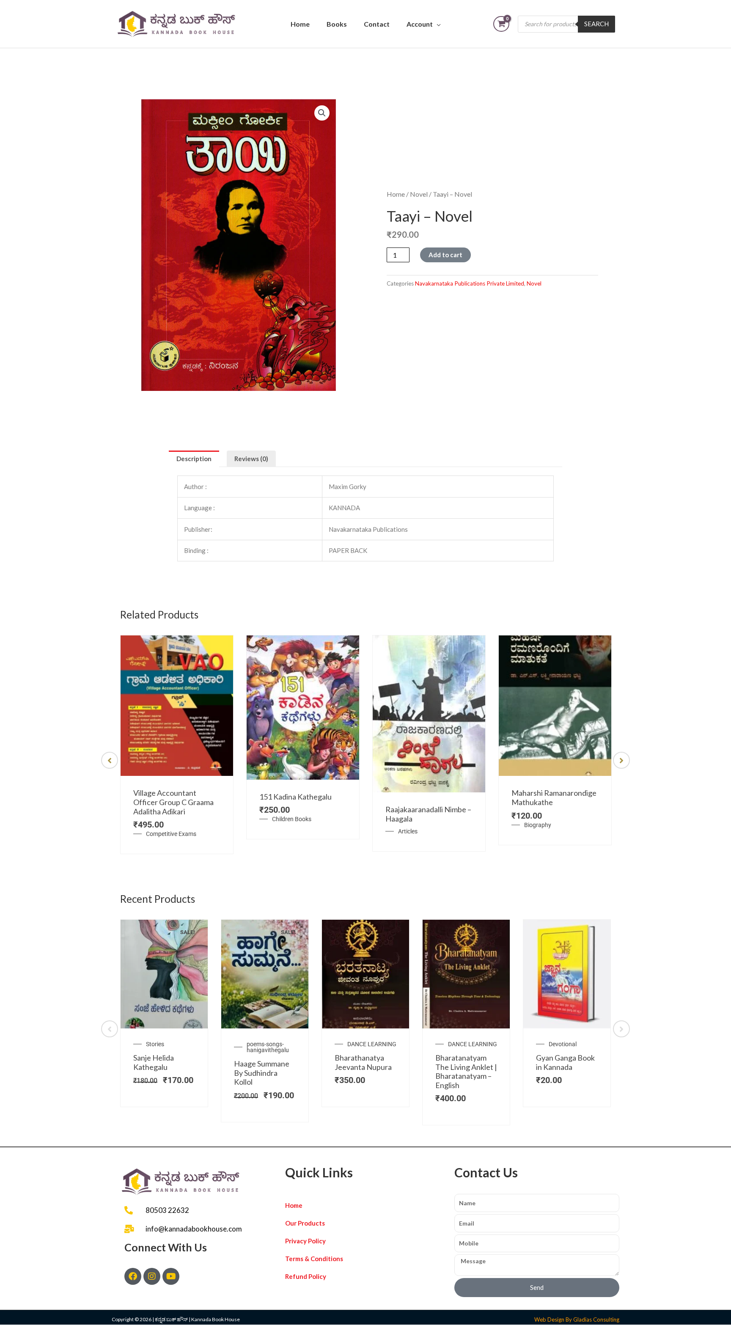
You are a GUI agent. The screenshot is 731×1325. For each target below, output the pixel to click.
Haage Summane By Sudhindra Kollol (261, 1072)
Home (300, 24)
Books (337, 24)
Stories (155, 1044)
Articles (408, 831)
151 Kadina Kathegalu (295, 796)
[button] (322, 113)
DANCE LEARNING (371, 1044)
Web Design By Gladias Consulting (576, 1319)
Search (596, 23)
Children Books (291, 819)
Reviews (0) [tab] (251, 458)
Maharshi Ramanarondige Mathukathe (553, 797)
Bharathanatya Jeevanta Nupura (363, 1062)
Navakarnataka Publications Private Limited (469, 283)
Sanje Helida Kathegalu (153, 1062)
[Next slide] (621, 760)
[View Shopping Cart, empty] (501, 24)
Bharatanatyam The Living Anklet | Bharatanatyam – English (466, 1071)
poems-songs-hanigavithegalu (268, 1047)
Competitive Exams (171, 834)
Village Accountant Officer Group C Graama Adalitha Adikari (173, 802)
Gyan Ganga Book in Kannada (565, 1062)
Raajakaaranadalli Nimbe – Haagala (428, 814)
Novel (419, 194)
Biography (537, 825)
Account (420, 24)
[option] (177, 744)
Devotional (563, 1044)
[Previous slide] (109, 760)
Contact (377, 24)
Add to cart (445, 254)
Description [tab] (194, 458)
